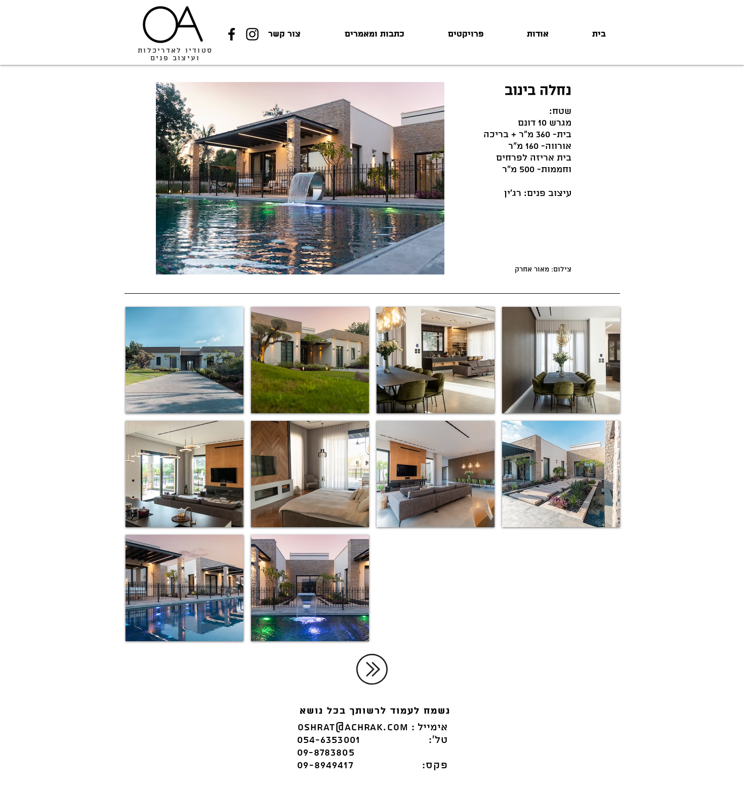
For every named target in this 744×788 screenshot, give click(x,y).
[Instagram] (252, 34)
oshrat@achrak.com (353, 727)
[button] (184, 360)
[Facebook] (231, 34)
